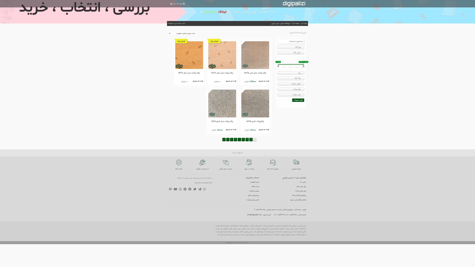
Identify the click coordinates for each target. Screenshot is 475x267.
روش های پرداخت (300, 191)
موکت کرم (178, 23)
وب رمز (229, 242)
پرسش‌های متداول (253, 195)
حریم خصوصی (254, 182)
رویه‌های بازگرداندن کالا (299, 195)
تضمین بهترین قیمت (253, 200)
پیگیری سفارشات (254, 191)
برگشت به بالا (237, 153)
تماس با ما (303, 182)
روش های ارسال (301, 186)
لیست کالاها (255, 186)
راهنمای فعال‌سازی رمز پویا (298, 200)
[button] (179, 3)
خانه (183, 23)
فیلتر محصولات (298, 100)
